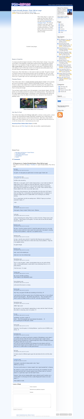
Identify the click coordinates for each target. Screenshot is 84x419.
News (61, 88)
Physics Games (32, 12)
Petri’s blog (24, 126)
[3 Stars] (14, 13)
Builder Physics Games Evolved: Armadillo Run (65, 65)
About (61, 24)
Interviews (63, 86)
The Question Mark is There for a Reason (64, 69)
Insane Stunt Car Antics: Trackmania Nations (65, 74)
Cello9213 (16, 359)
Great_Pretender (17, 177)
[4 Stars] (15, 13)
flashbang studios (62, 106)
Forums (17, 157)
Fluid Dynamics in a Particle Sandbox (64, 48)
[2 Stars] (13, 13)
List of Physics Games (20, 153)
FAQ (61, 27)
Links (61, 32)
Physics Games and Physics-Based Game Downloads (60, 4)
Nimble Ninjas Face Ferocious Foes (64, 61)
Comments (16, 159)
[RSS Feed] (60, 117)
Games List (63, 30)
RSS (58, 414)
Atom (70, 414)
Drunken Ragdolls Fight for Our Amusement (65, 52)
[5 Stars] (16, 13)
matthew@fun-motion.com (63, 17)
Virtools (62, 91)
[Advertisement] (31, 7)
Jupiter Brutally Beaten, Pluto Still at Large (27, 10)
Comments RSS (63, 414)
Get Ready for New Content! (21, 154)
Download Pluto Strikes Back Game (22, 123)
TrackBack (33, 164)
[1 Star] (12, 13)
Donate (62, 25)
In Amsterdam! (18, 156)
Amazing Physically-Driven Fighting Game (64, 44)
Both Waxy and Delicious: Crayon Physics (24, 152)
